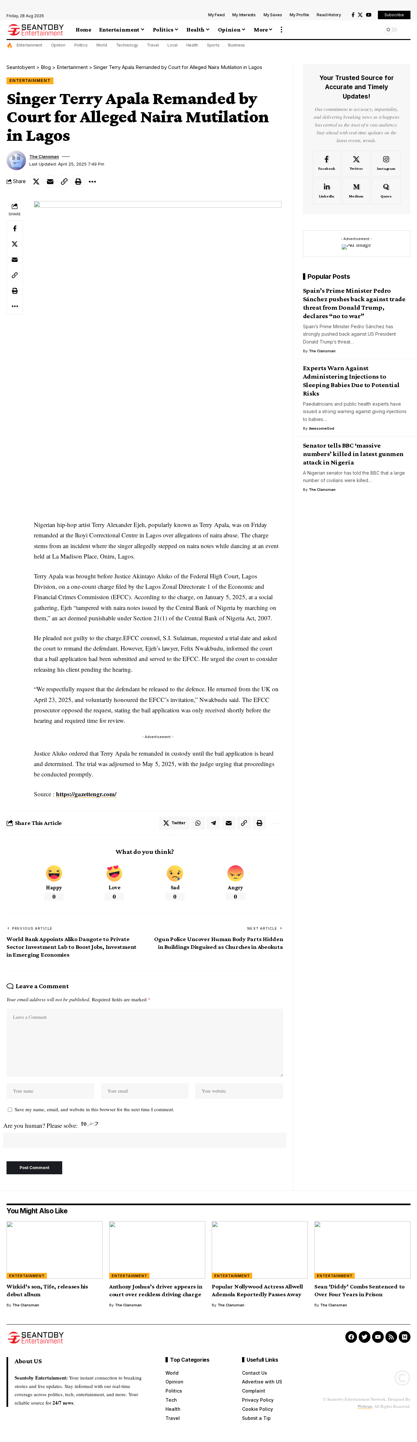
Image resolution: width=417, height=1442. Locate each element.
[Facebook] (353, 15)
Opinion (58, 45)
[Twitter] (356, 164)
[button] (281, 29)
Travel (153, 45)
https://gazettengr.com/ (86, 793)
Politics (81, 45)
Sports (213, 45)
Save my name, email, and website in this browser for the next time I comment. (94, 1109)
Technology (127, 45)
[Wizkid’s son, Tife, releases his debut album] (55, 1250)
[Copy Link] (64, 181)
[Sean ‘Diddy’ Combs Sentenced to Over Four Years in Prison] (362, 1250)
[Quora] (386, 191)
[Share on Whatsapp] (198, 822)
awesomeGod (321, 428)
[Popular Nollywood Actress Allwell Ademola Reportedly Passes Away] (260, 1250)
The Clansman (44, 156)
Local (172, 45)
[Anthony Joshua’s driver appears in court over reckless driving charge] (157, 1250)
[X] (360, 15)
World (101, 45)
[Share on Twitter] (36, 181)
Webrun (364, 1406)
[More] (92, 181)
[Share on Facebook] (14, 228)
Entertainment (29, 45)
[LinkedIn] (327, 191)
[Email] (50, 181)
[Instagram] (386, 164)
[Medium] (356, 191)
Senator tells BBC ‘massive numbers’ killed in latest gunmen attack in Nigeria (353, 453)
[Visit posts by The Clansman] (16, 160)
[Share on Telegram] (213, 822)
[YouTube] (368, 15)
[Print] (78, 181)
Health (192, 45)
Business (236, 45)
